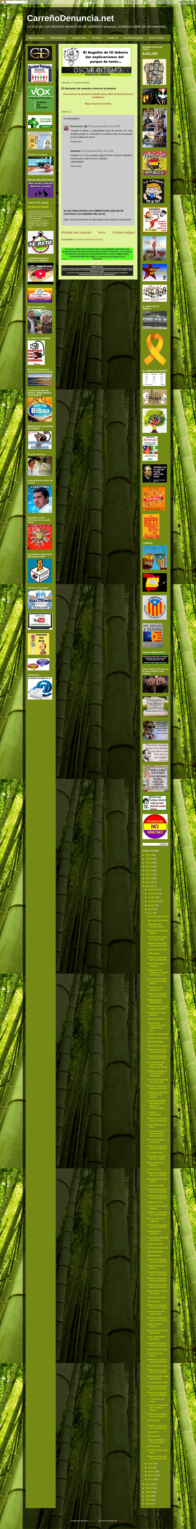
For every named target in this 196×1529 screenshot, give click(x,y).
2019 (148, 859)
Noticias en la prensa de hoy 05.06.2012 (157, 1393)
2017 (148, 866)
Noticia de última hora (157, 1038)
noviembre (153, 893)
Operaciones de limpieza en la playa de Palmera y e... (158, 972)
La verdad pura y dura (158, 1382)
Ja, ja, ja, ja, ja (154, 1169)
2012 (148, 886)
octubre (151, 897)
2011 (148, 1484)
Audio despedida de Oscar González (157, 1441)
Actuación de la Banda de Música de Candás (158, 1094)
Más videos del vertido (158, 920)
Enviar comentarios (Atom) (89, 239)
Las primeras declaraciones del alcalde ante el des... (157, 1026)
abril (150, 1467)
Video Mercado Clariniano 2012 (156, 925)
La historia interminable (154, 1113)
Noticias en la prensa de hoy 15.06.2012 (157, 1260)
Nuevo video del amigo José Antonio (158, 1377)
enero (150, 1479)
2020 (148, 855)
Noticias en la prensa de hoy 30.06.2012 (157, 944)
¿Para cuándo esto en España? (158, 1207)
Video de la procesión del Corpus (157, 1292)
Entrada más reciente (76, 232)
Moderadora (77, 126)
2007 (148, 1500)
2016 (148, 870)
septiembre (153, 901)
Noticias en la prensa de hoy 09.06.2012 (157, 1344)
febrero (151, 1475)
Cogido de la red (155, 1202)
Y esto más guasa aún (158, 1248)
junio (150, 913)
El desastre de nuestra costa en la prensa (158, 1007)
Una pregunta (154, 1301)
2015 (148, 874)
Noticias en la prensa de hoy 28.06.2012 (157, 995)
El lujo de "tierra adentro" (155, 1325)
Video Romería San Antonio (156, 1267)
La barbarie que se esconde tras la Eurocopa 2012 (156, 1133)
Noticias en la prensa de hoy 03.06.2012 (157, 1426)
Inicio (101, 232)
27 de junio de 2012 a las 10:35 (104, 126)
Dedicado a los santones (154, 1232)
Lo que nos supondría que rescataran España (157, 1407)
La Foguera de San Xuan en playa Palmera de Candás (158, 1064)
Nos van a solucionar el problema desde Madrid (157, 981)
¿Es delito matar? (156, 1152)
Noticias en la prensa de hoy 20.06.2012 (157, 1190)
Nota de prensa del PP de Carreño (158, 1331)
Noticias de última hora (158, 916)
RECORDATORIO (156, 1042)
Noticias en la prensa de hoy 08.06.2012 (157, 1360)
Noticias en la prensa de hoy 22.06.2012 (157, 1147)
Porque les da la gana (157, 1045)
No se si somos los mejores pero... (156, 1312)
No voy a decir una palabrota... (156, 1219)
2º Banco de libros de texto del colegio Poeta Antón (157, 1073)
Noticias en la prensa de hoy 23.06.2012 (157, 1119)
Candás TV (112, 38)
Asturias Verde (79, 38)
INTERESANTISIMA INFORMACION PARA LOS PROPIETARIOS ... (157, 1104)
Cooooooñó (153, 1432)
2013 (148, 882)
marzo (151, 1471)
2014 (148, 878)
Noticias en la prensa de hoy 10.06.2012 (157, 1319)
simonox (93, 1521)
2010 (148, 1488)
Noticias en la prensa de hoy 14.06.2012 (157, 1273)
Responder (76, 141)
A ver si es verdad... (156, 1185)
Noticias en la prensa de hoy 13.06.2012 (157, 1279)
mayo (150, 1463)
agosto (151, 905)
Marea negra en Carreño (98, 104)
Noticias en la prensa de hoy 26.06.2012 (157, 1050)
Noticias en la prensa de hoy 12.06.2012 (157, 1285)
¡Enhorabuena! (154, 1255)
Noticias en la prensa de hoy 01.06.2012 (157, 1457)
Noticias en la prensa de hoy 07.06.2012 (157, 1371)
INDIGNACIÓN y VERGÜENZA (155, 1001)
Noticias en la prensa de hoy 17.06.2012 (157, 1226)
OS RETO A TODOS (38, 207)
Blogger (121, 1521)
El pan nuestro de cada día (156, 1163)
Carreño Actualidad (133, 38)
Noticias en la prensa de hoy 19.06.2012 (157, 1197)
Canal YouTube (156, 38)
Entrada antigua (124, 232)
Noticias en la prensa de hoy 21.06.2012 (157, 1174)
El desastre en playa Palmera (157, 1013)
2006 (148, 1504)
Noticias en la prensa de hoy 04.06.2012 (157, 1415)
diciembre (152, 889)
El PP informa (154, 953)
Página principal (36, 38)
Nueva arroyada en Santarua (156, 964)
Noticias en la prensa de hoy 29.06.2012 (157, 958)
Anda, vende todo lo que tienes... (157, 1338)
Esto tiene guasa (155, 1251)
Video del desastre (156, 1019)
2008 (148, 1496)
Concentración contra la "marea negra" (157, 938)
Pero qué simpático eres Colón (156, 1141)
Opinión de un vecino (157, 1349)
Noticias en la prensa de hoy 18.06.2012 (157, 1213)
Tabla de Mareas (58, 38)
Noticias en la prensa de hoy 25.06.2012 (157, 1057)
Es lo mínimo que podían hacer (155, 988)
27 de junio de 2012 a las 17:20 (97, 151)
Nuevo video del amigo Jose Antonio (158, 1238)
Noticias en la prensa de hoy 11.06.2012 (157, 1306)
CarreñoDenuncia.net (70, 18)
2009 (148, 1492)
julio (150, 909)
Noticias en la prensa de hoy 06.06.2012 (157, 1387)
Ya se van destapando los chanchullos (158, 1080)
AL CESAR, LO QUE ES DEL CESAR (157, 1157)
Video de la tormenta (157, 949)
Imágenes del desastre (158, 1034)
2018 (148, 863)
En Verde (97, 38)
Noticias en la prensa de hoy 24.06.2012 (157, 1087)
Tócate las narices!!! (157, 1297)
